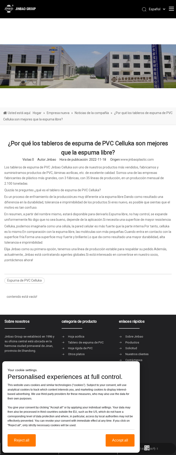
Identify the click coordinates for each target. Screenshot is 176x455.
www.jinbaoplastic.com (137, 159)
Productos (132, 342)
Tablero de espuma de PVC (86, 342)
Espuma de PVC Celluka (24, 280)
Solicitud (131, 348)
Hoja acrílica (76, 336)
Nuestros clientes (136, 354)
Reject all (21, 440)
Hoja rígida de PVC (80, 348)
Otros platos (76, 354)
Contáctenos (133, 360)
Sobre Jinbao (134, 336)
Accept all (120, 440)
